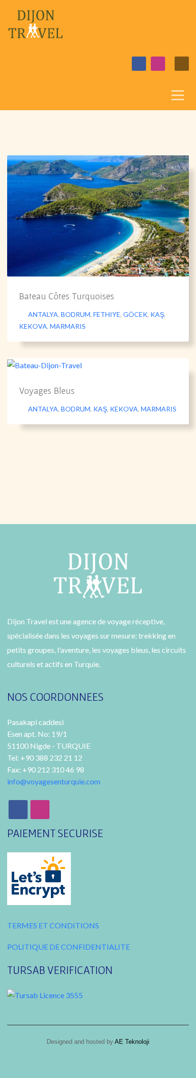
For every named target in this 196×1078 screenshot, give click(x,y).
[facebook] (139, 64)
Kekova (33, 326)
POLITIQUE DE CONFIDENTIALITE (68, 946)
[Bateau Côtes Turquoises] (98, 215)
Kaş (157, 314)
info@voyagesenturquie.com (53, 781)
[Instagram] (158, 64)
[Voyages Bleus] (44, 364)
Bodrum (75, 314)
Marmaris (68, 326)
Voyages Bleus (47, 390)
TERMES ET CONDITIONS (53, 925)
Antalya (43, 314)
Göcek (135, 314)
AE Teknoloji (131, 1041)
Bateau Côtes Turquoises (66, 296)
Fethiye (106, 314)
